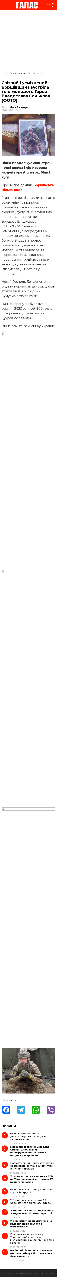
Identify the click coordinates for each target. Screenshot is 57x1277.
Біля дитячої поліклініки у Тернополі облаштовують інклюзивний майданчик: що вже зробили (32, 1238)
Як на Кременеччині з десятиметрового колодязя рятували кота (28, 1136)
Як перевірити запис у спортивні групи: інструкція (31, 1191)
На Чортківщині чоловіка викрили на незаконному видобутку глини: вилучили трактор (32, 1165)
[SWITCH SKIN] (53, 5)
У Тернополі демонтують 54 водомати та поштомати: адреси (31, 1201)
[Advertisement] (28, 41)
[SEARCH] (49, 5)
